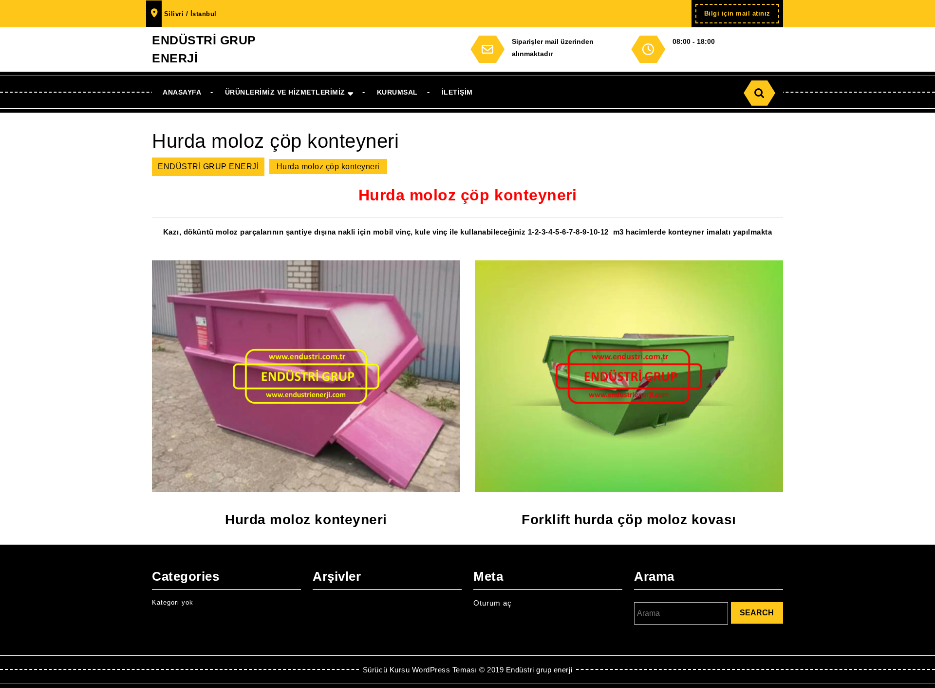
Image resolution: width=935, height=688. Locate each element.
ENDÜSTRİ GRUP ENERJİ (208, 166)
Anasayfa (182, 92)
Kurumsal (397, 92)
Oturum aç (492, 603)
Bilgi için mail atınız (741, 16)
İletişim (457, 92)
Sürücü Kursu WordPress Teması (420, 670)
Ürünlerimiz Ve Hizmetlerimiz (285, 92)
